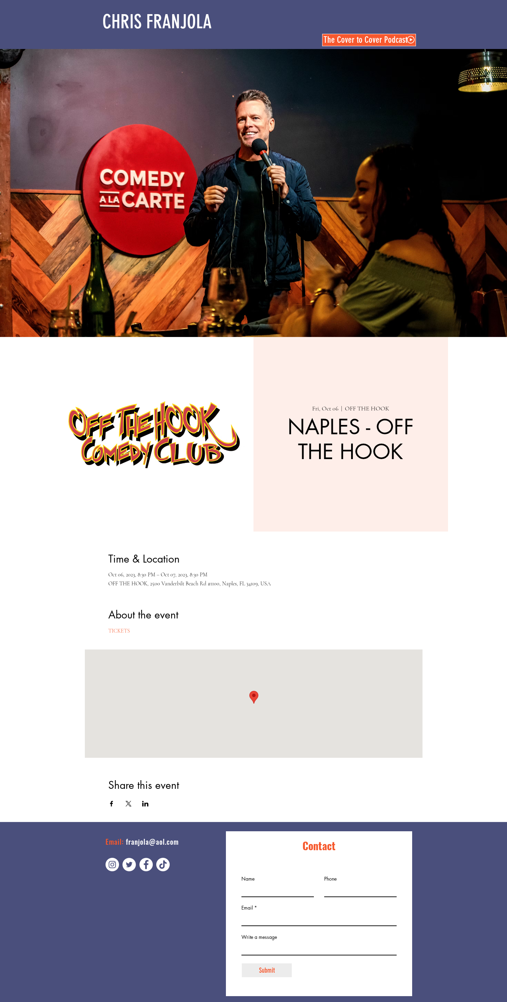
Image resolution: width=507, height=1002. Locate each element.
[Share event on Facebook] (111, 803)
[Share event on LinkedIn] (145, 803)
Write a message (259, 937)
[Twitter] (129, 864)
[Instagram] (112, 864)
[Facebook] (146, 864)
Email (247, 907)
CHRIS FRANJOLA (157, 21)
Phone (330, 878)
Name (248, 878)
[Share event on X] (128, 803)
